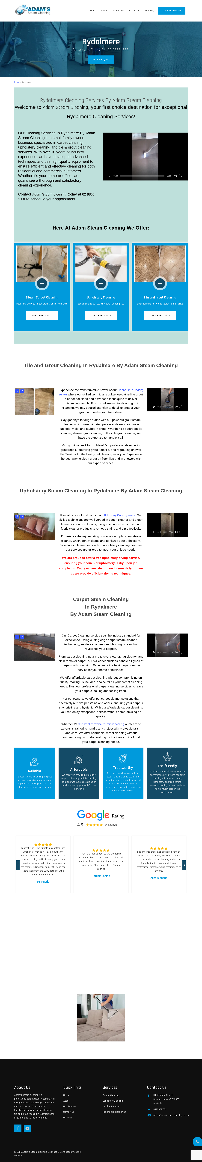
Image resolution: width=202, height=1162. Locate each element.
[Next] (185, 863)
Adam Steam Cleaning (65, 107)
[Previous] (19, 863)
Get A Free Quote (101, 60)
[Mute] (175, 175)
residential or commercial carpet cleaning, (101, 724)
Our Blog (67, 1117)
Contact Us (68, 1112)
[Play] (109, 175)
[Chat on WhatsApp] (197, 1141)
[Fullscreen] (180, 175)
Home (16, 82)
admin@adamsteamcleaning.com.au (170, 1115)
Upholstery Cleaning (113, 1101)
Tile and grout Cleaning (114, 1112)
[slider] (142, 176)
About (66, 1101)
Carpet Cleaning (111, 1095)
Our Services (69, 1106)
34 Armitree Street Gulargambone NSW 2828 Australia (166, 1099)
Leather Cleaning (111, 1106)
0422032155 (159, 1109)
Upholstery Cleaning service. (120, 515)
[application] (145, 156)
